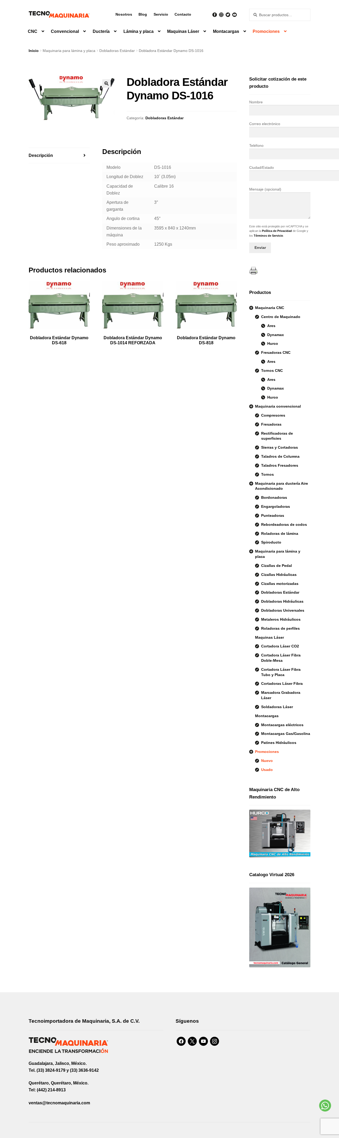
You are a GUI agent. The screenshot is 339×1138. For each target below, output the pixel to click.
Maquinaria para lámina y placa (69, 50)
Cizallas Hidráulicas (279, 574)
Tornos (267, 474)
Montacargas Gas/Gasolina (285, 733)
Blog (143, 14)
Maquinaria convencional (278, 406)
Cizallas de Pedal (276, 565)
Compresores (273, 415)
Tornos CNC (272, 370)
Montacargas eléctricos (282, 725)
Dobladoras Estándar (117, 50)
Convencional (65, 31)
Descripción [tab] (41, 155)
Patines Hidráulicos (278, 742)
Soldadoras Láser (277, 707)
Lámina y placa (138, 31)
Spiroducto (271, 542)
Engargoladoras (275, 506)
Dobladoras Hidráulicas (282, 601)
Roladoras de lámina (279, 533)
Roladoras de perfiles (280, 628)
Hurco (272, 343)
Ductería (101, 31)
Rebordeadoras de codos (284, 524)
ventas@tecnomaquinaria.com (59, 1103)
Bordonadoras (274, 497)
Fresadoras (271, 424)
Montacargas (226, 31)
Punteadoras (272, 515)
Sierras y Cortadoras (279, 447)
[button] (106, 83)
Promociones (266, 31)
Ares (271, 326)
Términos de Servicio (268, 235)
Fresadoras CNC (276, 352)
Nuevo (267, 760)
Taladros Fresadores (279, 465)
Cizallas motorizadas (279, 583)
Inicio (34, 50)
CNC (32, 31)
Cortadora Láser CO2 (280, 646)
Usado (267, 770)
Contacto (183, 14)
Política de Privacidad (277, 230)
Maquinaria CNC (269, 308)
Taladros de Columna (280, 456)
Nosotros (123, 14)
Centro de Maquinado (280, 317)
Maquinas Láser (183, 31)
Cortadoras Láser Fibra (282, 683)
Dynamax (275, 335)
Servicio (161, 14)
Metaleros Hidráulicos (281, 619)
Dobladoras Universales (282, 610)
